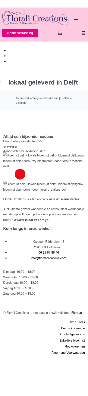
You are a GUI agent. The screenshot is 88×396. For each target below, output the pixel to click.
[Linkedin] (31, 174)
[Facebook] (8, 174)
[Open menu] (75, 18)
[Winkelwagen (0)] (83, 33)
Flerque (76, 312)
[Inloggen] (60, 33)
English (15, 3)
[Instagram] (20, 174)
